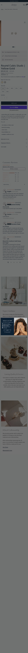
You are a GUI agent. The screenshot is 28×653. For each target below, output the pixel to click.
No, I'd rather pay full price (7, 332)
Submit (7, 330)
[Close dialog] (26, 318)
